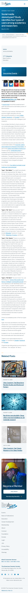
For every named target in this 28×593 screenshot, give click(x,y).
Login (3, 540)
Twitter (22, 115)
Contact (3, 531)
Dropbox (14, 235)
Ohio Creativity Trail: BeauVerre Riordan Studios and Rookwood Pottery (13, 385)
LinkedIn (3, 117)
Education (4, 519)
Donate (3, 537)
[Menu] (25, 4)
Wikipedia (8, 233)
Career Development (7, 522)
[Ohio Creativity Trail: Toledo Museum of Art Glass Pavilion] (14, 434)
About (3, 528)
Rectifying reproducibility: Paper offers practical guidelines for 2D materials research (14, 417)
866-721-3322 (5, 561)
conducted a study (16, 150)
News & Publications (10, 34)
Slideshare (9, 235)
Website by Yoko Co (6, 590)
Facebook (9, 117)
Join (2, 543)
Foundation (4, 534)
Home (3, 34)
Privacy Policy (5, 546)
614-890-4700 (15, 561)
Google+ (17, 117)
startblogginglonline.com (9, 99)
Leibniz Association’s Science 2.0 (16, 148)
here (2, 319)
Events (3, 512)
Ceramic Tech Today (20, 34)
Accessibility (5, 549)
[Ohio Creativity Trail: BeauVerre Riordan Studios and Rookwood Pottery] (14, 368)
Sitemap (3, 552)
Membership (5, 525)
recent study (5, 104)
